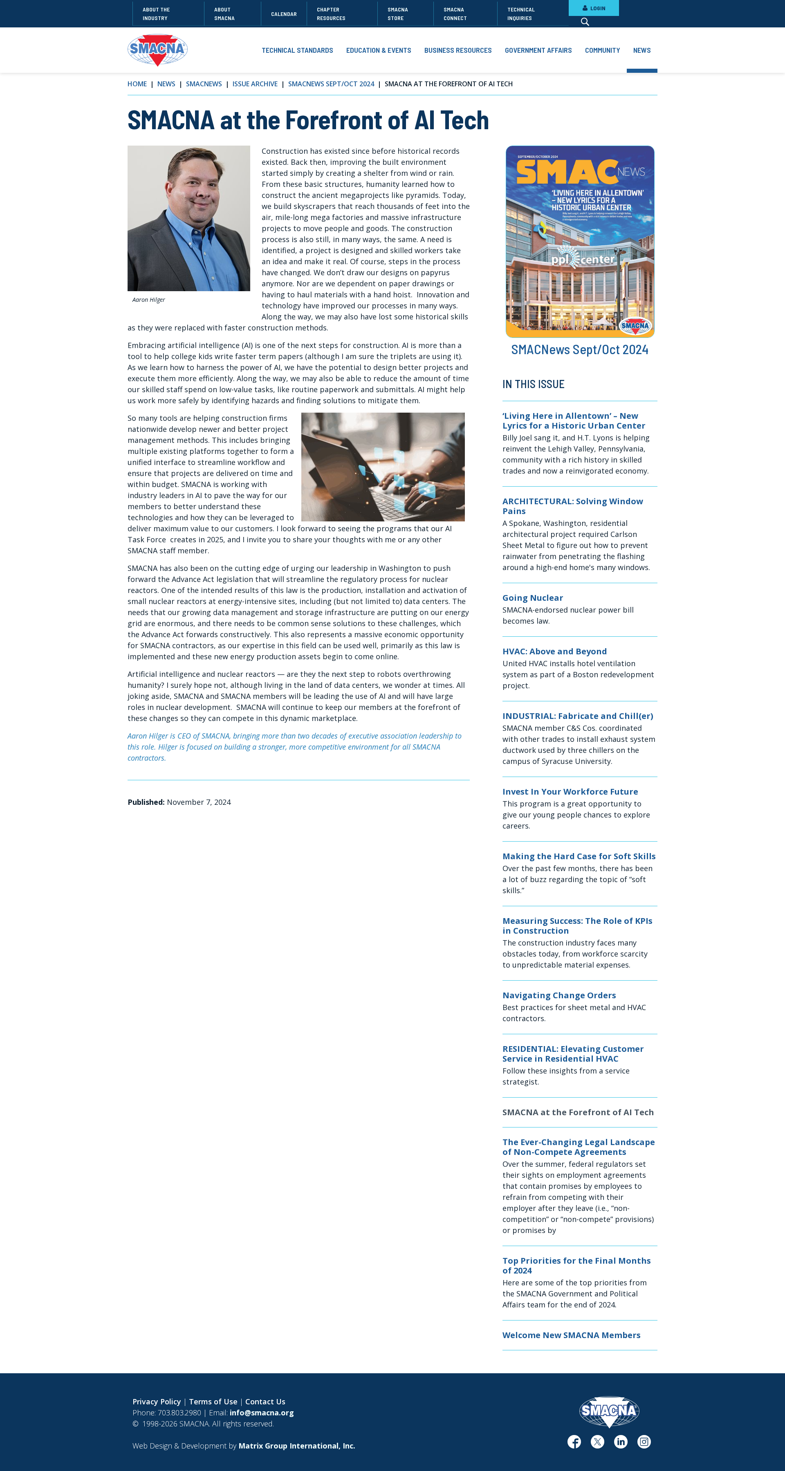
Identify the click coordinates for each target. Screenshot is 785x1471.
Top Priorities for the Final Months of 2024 (576, 1266)
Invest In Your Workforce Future (570, 792)
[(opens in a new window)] (574, 1445)
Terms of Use (213, 1401)
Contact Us (265, 1401)
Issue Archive (255, 83)
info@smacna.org (262, 1412)
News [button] (642, 49)
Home (137, 83)
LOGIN (597, 7)
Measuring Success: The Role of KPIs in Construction (577, 926)
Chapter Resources (331, 13)
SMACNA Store (398, 13)
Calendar (284, 13)
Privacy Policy (156, 1401)
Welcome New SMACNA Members (571, 1335)
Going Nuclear (532, 598)
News (166, 83)
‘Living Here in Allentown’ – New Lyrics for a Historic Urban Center (574, 421)
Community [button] (602, 49)
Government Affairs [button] (538, 49)
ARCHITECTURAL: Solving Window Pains (572, 506)
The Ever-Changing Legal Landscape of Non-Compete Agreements (578, 1147)
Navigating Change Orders (559, 995)
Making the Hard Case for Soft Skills (579, 856)
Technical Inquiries (521, 13)
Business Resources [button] (458, 49)
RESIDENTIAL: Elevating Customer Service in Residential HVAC (573, 1054)
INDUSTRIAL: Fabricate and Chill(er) (577, 716)
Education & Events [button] (378, 49)
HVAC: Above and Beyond (554, 651)
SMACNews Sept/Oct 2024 (331, 83)
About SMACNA (224, 13)
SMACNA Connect (455, 13)
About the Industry (156, 13)
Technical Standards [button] (297, 49)
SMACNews (204, 83)
